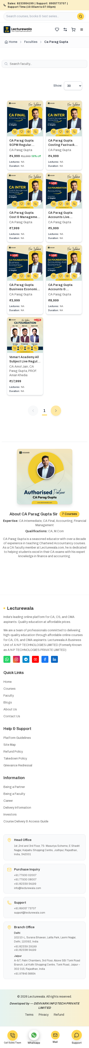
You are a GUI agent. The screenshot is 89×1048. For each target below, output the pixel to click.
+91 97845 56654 (24, 973)
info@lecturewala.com (27, 888)
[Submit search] (80, 16)
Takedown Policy (15, 758)
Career (8, 800)
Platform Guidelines (17, 737)
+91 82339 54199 (25, 883)
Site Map (9, 744)
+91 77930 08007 (25, 879)
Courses (9, 688)
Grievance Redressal (17, 765)
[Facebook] (44, 659)
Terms (29, 1014)
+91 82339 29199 (25, 946)
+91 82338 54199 (25, 949)
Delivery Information (17, 807)
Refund (59, 1014)
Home (13, 42)
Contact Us (11, 716)
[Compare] (65, 29)
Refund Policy (13, 751)
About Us (10, 709)
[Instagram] (16, 659)
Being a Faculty (14, 793)
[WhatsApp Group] (6, 659)
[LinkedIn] (54, 659)
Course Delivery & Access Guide (25, 821)
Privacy (44, 1014)
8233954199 (25, 3)
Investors (10, 814)
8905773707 (57, 3)
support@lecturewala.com (29, 912)
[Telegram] (25, 659)
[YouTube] (35, 659)
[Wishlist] (57, 29)
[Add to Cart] (15, 132)
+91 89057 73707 (25, 908)
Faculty (8, 695)
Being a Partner (14, 787)
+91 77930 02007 (25, 875)
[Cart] (73, 29)
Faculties (30, 42)
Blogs (7, 702)
